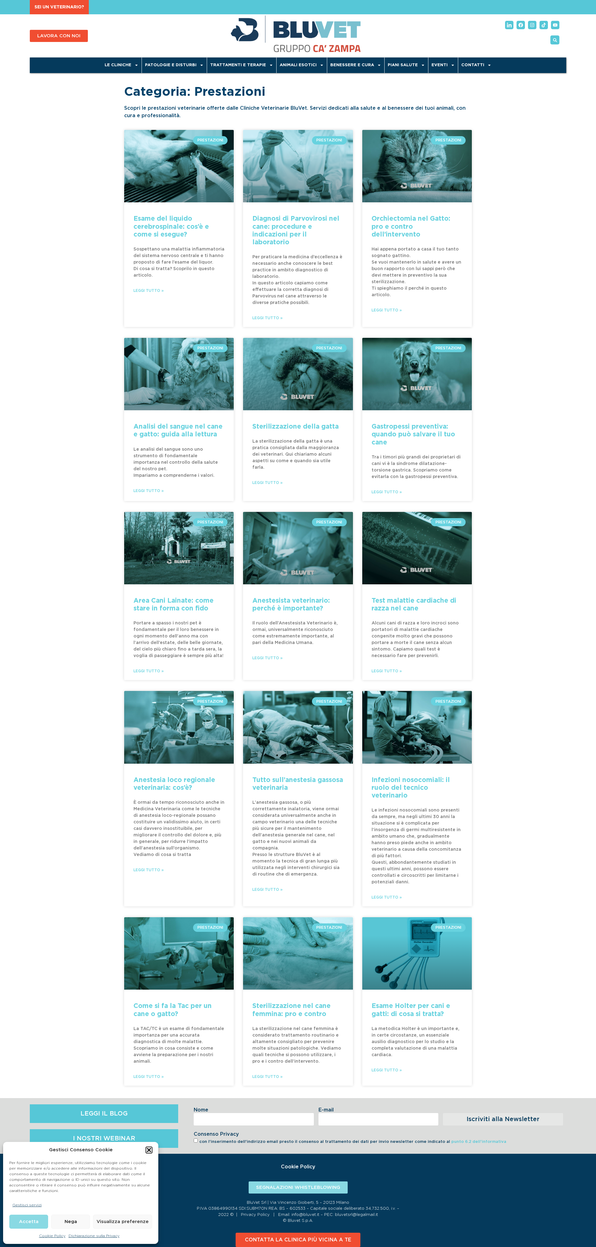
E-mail (326, 1109)
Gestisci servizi (27, 1205)
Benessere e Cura (352, 65)
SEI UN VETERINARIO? (59, 7)
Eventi (439, 65)
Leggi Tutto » (148, 290)
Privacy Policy (255, 1215)
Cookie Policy (52, 1236)
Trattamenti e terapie (238, 65)
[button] (149, 1150)
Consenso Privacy (216, 1134)
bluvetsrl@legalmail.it (356, 1215)
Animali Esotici (298, 65)
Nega (71, 1221)
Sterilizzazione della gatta (295, 426)
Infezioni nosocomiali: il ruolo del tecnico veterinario (411, 788)
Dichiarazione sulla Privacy (94, 1236)
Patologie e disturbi (170, 65)
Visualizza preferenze (123, 1221)
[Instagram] (532, 25)
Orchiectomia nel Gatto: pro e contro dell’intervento (411, 226)
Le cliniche (118, 65)
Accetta (28, 1221)
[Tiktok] (544, 25)
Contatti (472, 65)
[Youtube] (555, 25)
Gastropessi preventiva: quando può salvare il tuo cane (413, 434)
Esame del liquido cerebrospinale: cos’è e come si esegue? (171, 226)
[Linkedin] (509, 25)
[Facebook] (521, 25)
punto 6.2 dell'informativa (478, 1142)
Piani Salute (403, 65)
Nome (201, 1109)
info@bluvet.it (305, 1215)
